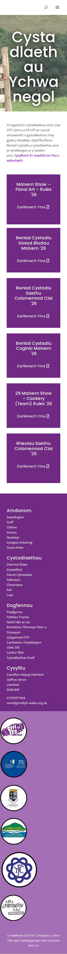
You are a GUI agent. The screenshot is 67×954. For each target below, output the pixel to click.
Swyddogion (15, 517)
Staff (10, 522)
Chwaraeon (15, 585)
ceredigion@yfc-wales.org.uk (27, 703)
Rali (9, 590)
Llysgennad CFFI (18, 637)
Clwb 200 (13, 647)
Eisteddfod (14, 570)
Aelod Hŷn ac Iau (18, 622)
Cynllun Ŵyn (15, 652)
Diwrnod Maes (17, 564)
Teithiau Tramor (18, 617)
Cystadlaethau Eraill (20, 658)
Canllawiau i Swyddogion (24, 642)
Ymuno (12, 532)
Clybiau (12, 527)
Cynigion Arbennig (19, 542)
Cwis (10, 595)
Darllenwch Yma (31, 206)
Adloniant (13, 580)
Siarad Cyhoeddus (19, 575)
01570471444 (16, 698)
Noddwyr (13, 537)
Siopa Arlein (15, 547)
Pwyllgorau (14, 612)
